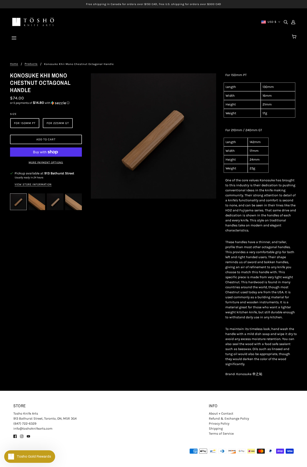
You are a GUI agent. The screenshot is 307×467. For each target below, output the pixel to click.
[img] (285, 22)
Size (13, 113)
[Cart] (294, 36)
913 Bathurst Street (59, 173)
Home (14, 63)
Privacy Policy (219, 423)
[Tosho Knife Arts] (33, 22)
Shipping (216, 428)
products (31, 63)
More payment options (46, 162)
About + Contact (221, 413)
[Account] (293, 22)
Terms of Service (221, 433)
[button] (46, 103)
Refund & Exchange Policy (229, 418)
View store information (33, 184)
